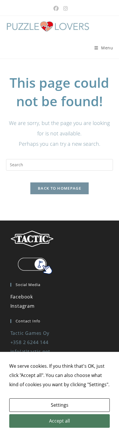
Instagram (22, 306)
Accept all (59, 421)
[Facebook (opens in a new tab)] (56, 8)
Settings (59, 405)
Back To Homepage (59, 188)
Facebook (21, 297)
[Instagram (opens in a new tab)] (64, 8)
